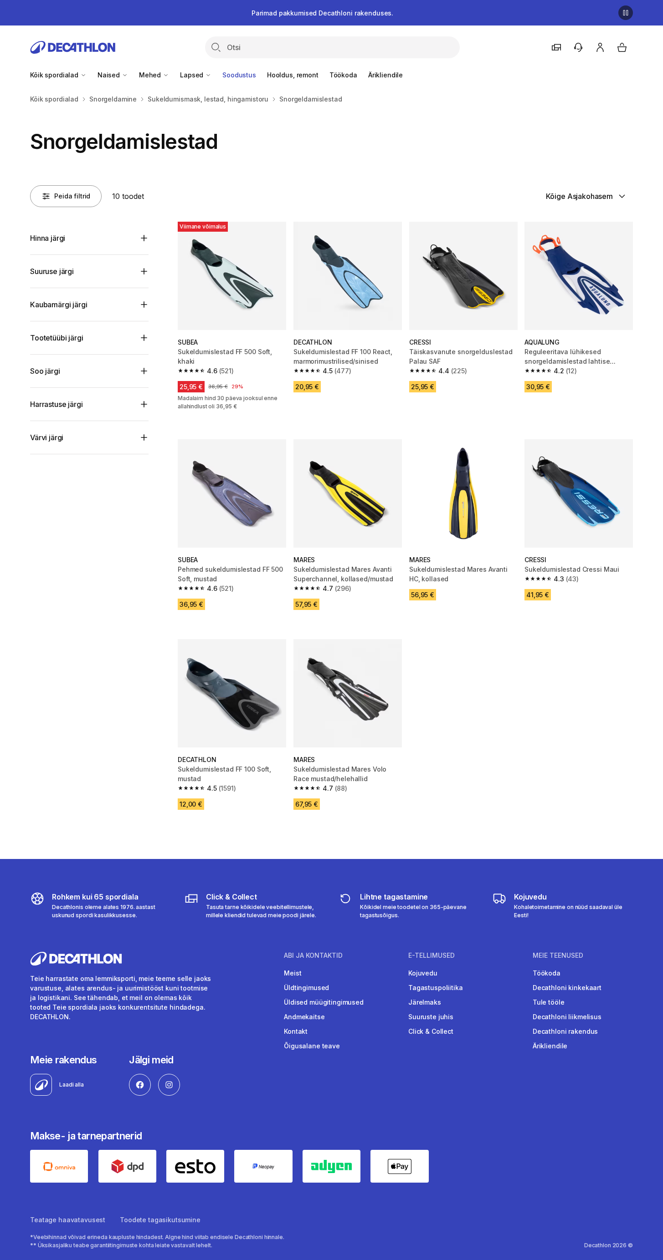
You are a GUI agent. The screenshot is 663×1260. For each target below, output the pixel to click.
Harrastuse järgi (56, 404)
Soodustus (239, 75)
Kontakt (296, 1031)
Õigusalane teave (312, 1046)
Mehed (151, 75)
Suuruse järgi (52, 271)
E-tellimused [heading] (431, 955)
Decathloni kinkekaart (567, 987)
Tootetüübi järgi (56, 337)
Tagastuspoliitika (435, 987)
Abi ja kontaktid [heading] (313, 955)
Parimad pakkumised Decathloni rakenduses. (322, 13)
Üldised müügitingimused (324, 1002)
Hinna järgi (47, 238)
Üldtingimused (306, 987)
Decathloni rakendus (565, 1031)
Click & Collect (430, 1031)
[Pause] (625, 12)
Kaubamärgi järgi (58, 304)
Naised (110, 75)
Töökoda (343, 75)
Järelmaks (424, 1002)
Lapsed (192, 75)
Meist (292, 973)
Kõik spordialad (55, 75)
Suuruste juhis (430, 1017)
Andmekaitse (304, 1017)
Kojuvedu (422, 973)
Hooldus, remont (293, 75)
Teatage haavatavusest (67, 1220)
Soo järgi (45, 371)
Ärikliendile (385, 75)
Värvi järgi (46, 437)
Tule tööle (549, 1002)
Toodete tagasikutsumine (160, 1220)
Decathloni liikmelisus (567, 1017)
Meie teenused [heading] (558, 955)
